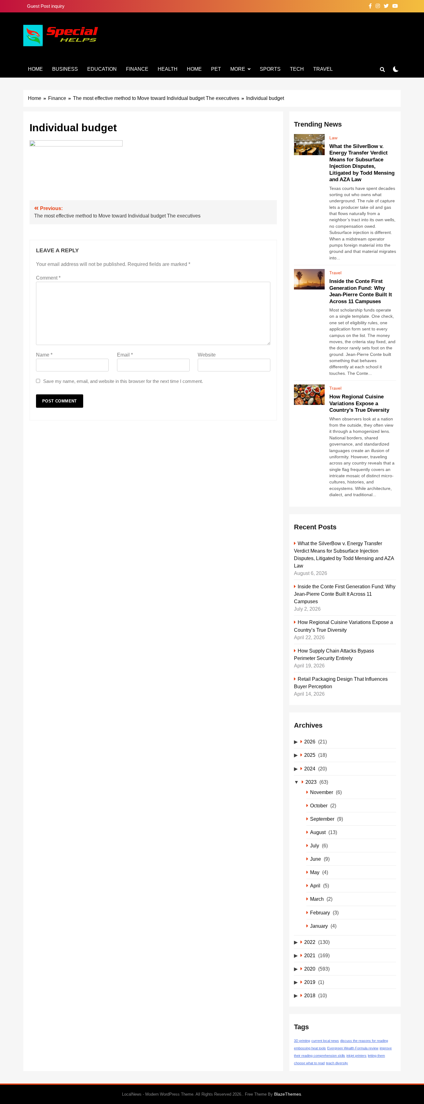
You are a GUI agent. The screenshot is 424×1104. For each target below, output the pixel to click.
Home (35, 69)
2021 (309, 955)
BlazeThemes (287, 1094)
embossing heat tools (310, 1048)
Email (125, 354)
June (315, 859)
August (318, 832)
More (237, 69)
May (314, 872)
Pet (216, 69)
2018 (309, 995)
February (320, 912)
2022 (309, 942)
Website (207, 354)
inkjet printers (356, 1055)
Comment (48, 277)
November (321, 792)
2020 (309, 969)
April (315, 885)
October (318, 805)
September (322, 819)
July (314, 845)
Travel (323, 69)
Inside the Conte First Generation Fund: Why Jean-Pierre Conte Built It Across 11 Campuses (344, 594)
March (317, 899)
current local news (325, 1041)
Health (168, 69)
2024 (309, 768)
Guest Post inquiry (46, 6)
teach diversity (337, 1063)
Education (102, 69)
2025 (309, 755)
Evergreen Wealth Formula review (352, 1048)
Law (333, 137)
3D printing (302, 1041)
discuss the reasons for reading (364, 1041)
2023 (311, 782)
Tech (297, 69)
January (319, 926)
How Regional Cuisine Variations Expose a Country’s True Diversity (359, 403)
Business (65, 69)
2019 (309, 982)
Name (44, 354)
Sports (270, 69)
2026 (309, 741)
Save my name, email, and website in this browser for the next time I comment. (123, 381)
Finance (137, 69)
